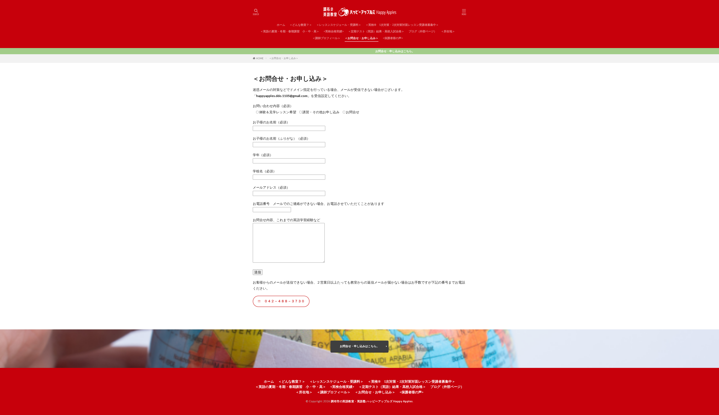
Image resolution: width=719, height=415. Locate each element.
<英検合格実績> (334, 31)
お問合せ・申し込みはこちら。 (359, 346)
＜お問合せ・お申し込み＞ (361, 38)
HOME (259, 58)
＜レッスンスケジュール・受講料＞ (338, 24)
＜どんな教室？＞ (300, 24)
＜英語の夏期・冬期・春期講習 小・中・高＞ (289, 31)
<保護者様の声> (393, 38)
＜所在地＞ (448, 31)
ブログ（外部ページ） (423, 31)
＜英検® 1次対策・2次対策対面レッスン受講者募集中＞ (402, 24)
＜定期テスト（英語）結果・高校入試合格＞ (376, 31)
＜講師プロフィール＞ (326, 38)
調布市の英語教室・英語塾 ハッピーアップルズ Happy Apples (372, 401)
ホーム (281, 24)
